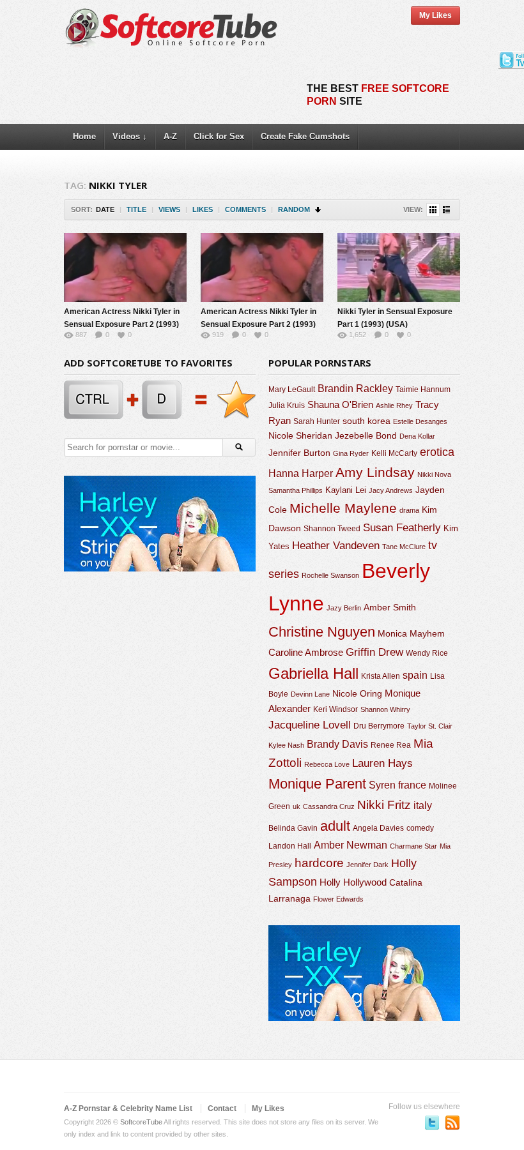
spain (415, 675)
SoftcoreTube (141, 1122)
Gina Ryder (351, 453)
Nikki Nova (434, 474)
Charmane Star (413, 846)
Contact (222, 1108)
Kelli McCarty (394, 453)
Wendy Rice (427, 653)
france (412, 785)
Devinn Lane (310, 694)
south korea (366, 421)
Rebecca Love (327, 764)
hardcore (319, 863)
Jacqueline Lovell (309, 725)
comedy (420, 828)
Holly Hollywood (353, 882)
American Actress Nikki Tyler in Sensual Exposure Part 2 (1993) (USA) (122, 324)
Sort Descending (318, 209)
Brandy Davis (337, 744)
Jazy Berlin (344, 608)
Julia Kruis (286, 405)
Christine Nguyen (321, 632)
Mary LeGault (291, 389)
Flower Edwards (338, 899)
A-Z (170, 136)
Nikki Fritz (384, 805)
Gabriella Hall (313, 673)
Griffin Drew (374, 652)
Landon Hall (289, 846)
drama (409, 510)
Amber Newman (350, 845)
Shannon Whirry (385, 709)
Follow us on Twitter (432, 1122)
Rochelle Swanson (330, 575)
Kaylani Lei (345, 490)
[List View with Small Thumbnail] (446, 209)
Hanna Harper (300, 473)
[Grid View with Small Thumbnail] (433, 209)
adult (335, 826)
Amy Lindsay (375, 472)
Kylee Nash (286, 745)
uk (296, 806)
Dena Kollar (417, 436)
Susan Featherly (402, 528)
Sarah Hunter (316, 421)
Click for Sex (219, 136)
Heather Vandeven (336, 546)
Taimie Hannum (423, 389)
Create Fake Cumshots (305, 136)
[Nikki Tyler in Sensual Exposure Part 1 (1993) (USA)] (399, 267)
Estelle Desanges (420, 421)
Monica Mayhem (411, 634)
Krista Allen (380, 676)
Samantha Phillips (295, 490)
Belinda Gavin (293, 828)
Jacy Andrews (391, 490)
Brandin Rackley (355, 388)
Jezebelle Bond (366, 435)
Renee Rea (391, 745)
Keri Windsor (335, 709)
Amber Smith (390, 607)
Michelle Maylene (343, 508)
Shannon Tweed (332, 528)
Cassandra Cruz (329, 806)
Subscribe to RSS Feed (452, 1122)
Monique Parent (317, 784)
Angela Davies (378, 828)
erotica (437, 452)
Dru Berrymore (379, 726)
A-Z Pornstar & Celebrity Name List (128, 1108)
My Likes (435, 15)
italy (422, 805)
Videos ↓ (129, 136)
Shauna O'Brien (340, 404)
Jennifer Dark (367, 864)
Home (84, 136)
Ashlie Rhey (394, 405)
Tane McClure (404, 546)
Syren (382, 785)
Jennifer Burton (299, 453)
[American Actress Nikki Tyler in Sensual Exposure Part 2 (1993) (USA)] (125, 267)
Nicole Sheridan (300, 435)
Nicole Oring (357, 693)
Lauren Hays (382, 763)
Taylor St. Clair (429, 726)
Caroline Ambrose (305, 652)
